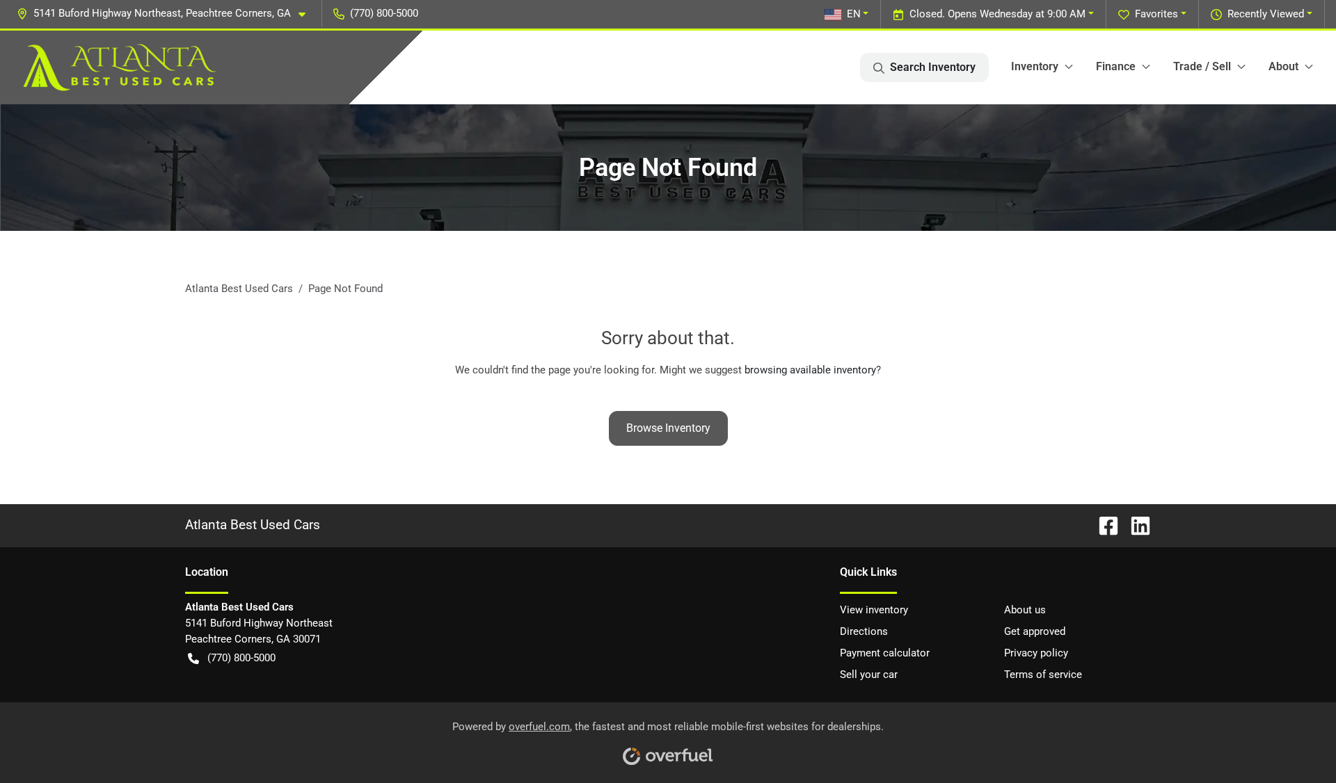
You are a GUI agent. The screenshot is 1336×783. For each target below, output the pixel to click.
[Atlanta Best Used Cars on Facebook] (1103, 525)
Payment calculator (885, 653)
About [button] (1283, 66)
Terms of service (1043, 674)
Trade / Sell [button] (1202, 66)
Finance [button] (1116, 66)
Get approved (1034, 631)
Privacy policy (1036, 653)
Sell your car (869, 674)
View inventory (874, 610)
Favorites (1156, 14)
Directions (864, 631)
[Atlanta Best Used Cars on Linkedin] (1135, 525)
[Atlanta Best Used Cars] (119, 67)
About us (1025, 610)
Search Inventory (933, 67)
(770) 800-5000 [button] (384, 13)
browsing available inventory (810, 370)
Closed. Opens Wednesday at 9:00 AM (997, 14)
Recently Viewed (1265, 14)
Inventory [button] (1034, 66)
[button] (166, 13)
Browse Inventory (668, 428)
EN (854, 14)
